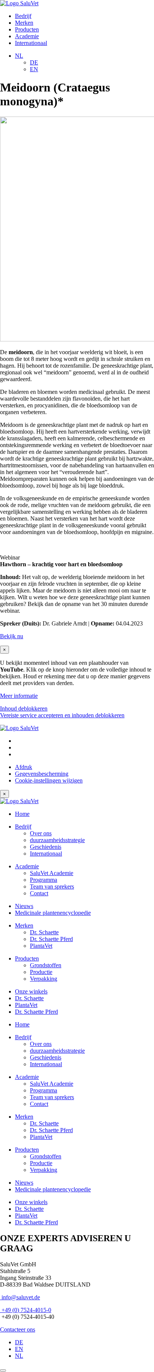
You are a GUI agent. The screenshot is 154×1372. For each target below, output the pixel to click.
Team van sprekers (52, 886)
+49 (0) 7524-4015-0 (25, 1310)
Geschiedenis (45, 847)
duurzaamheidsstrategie (57, 840)
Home (22, 814)
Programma (43, 880)
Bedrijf (23, 16)
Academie (27, 36)
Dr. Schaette (44, 932)
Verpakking (43, 979)
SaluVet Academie (51, 873)
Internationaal (31, 43)
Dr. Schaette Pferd (51, 939)
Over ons (41, 833)
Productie (41, 972)
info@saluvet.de (20, 1297)
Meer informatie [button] (19, 696)
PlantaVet (41, 946)
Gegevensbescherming (41, 774)
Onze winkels (31, 991)
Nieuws (24, 906)
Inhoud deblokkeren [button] (23, 708)
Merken (24, 22)
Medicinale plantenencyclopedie (53, 913)
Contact (39, 893)
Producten (27, 29)
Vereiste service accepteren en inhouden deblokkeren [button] (62, 715)
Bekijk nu (11, 636)
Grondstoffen (45, 965)
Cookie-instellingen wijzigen (49, 780)
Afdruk (23, 767)
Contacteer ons (17, 1329)
